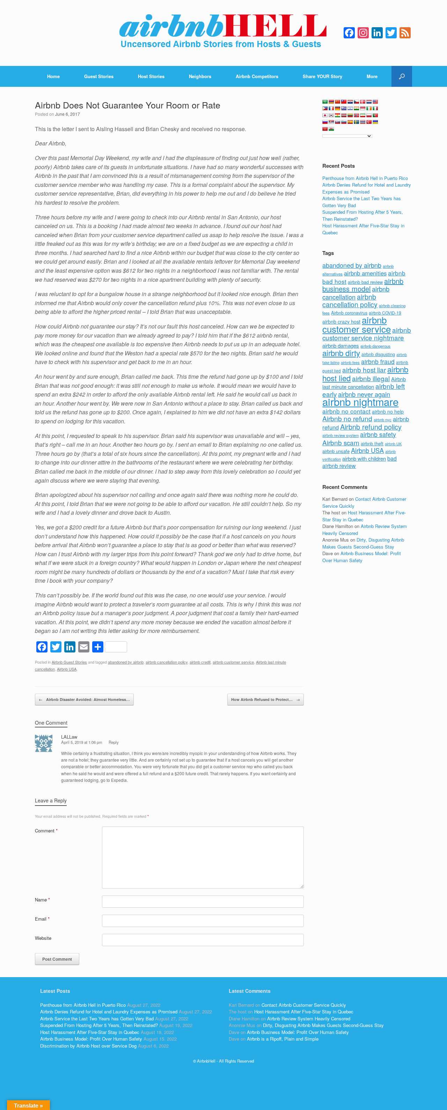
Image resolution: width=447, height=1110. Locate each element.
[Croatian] (350, 101)
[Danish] (363, 101)
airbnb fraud (378, 361)
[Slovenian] (344, 122)
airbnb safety (378, 434)
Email (42, 918)
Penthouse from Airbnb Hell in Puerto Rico (365, 178)
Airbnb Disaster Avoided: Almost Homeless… (84, 699)
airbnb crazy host (341, 321)
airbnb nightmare (360, 401)
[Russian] (325, 122)
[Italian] (375, 108)
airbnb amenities (365, 273)
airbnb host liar (364, 369)
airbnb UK (393, 443)
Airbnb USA (66, 669)
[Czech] (356, 101)
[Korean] (331, 115)
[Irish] (369, 108)
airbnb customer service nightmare (366, 333)
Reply (114, 742)
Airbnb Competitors (257, 76)
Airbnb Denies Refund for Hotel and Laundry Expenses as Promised (366, 188)
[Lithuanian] (350, 115)
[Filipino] (325, 108)
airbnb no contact (346, 411)
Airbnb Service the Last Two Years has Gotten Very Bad (97, 1018)
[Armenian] (331, 101)
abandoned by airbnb (126, 662)
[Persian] (363, 115)
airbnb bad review (365, 282)
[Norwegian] (356, 115)
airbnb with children (364, 458)
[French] (331, 108)
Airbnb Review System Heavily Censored (308, 1018)
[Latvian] (344, 115)
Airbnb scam (340, 442)
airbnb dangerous (375, 346)
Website (43, 938)
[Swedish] (356, 122)
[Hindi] (356, 108)
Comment (46, 830)
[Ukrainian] (375, 122)
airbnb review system (340, 435)
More (372, 76)
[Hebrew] (350, 108)
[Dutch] (369, 101)
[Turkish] (369, 122)
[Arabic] (325, 101)
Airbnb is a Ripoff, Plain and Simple (282, 1038)
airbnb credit (200, 662)
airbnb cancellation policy (167, 662)
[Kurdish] (337, 115)
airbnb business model (362, 285)
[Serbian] (331, 122)
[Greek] (344, 108)
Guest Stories (98, 76)
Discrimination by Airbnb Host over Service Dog (88, 1045)
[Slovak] (337, 122)
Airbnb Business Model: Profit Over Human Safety (361, 557)
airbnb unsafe (336, 451)
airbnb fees (350, 362)
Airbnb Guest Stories (69, 662)
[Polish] (369, 115)
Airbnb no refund (347, 418)
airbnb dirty (341, 352)
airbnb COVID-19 (385, 313)
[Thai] (363, 122)
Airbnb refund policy (371, 427)
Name (42, 899)
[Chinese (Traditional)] (344, 101)
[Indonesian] (363, 108)
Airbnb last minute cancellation (364, 383)
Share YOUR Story (322, 76)
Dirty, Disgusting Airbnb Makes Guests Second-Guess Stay (363, 543)
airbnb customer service (233, 662)
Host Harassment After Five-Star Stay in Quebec (89, 1032)
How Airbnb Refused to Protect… (265, 699)
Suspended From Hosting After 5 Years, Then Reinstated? (99, 1025)
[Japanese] (325, 115)
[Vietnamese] (325, 129)
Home (53, 76)
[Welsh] (331, 129)
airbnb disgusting (378, 354)
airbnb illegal (371, 378)
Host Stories (151, 76)
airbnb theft (372, 443)
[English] (375, 101)
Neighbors (200, 76)
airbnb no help (388, 411)
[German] (337, 108)
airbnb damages (340, 345)
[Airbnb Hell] (223, 33)
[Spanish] (350, 122)
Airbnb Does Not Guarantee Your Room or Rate (127, 104)
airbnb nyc (382, 419)
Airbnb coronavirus (349, 313)
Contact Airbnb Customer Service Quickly (304, 1005)
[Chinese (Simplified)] (337, 101)
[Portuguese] (375, 115)
